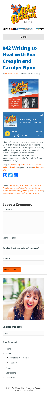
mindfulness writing (11, 190)
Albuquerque (15, 185)
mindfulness (34, 188)
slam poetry (8, 193)
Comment (7, 209)
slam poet (39, 190)
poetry (31, 190)
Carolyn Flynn (28, 185)
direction (39, 185)
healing (24, 188)
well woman (26, 193)
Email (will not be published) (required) (21, 248)
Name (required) (10, 238)
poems (24, 190)
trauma (17, 193)
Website (6, 258)
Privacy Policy (28, 390)
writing (36, 193)
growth (17, 188)
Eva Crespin (8, 188)
